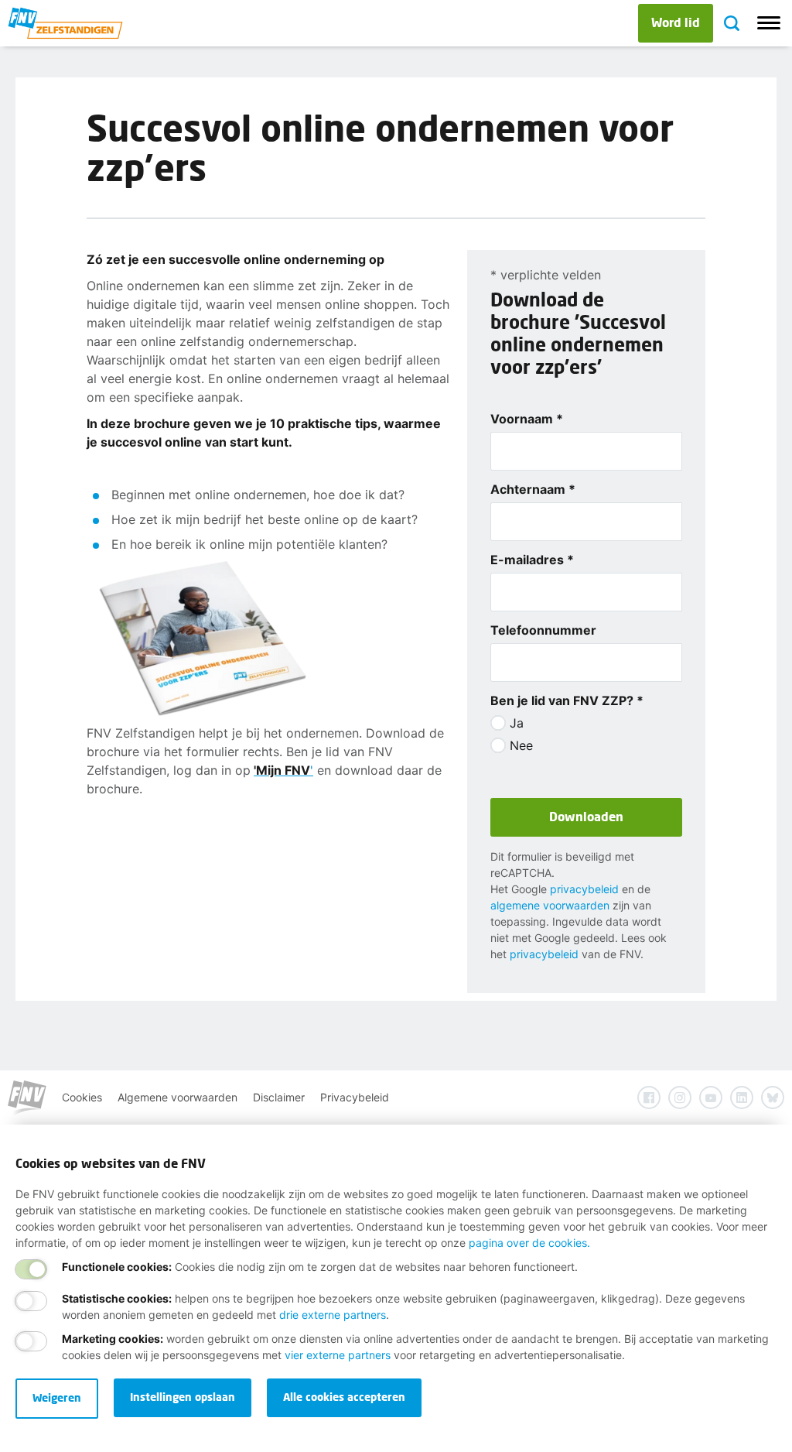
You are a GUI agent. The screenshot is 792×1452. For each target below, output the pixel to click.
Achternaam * (532, 489)
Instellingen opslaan (182, 1396)
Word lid (675, 22)
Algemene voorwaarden (177, 1097)
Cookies (82, 1097)
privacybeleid (584, 889)
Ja (517, 723)
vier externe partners (338, 1354)
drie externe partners (332, 1314)
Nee (521, 745)
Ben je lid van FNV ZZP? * (567, 700)
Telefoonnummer (543, 630)
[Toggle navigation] (769, 23)
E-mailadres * (532, 559)
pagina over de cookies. (529, 1242)
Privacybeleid (354, 1097)
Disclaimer (279, 1097)
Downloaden (586, 816)
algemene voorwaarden (549, 905)
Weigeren (56, 1397)
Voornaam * (526, 418)
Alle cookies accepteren (344, 1396)
